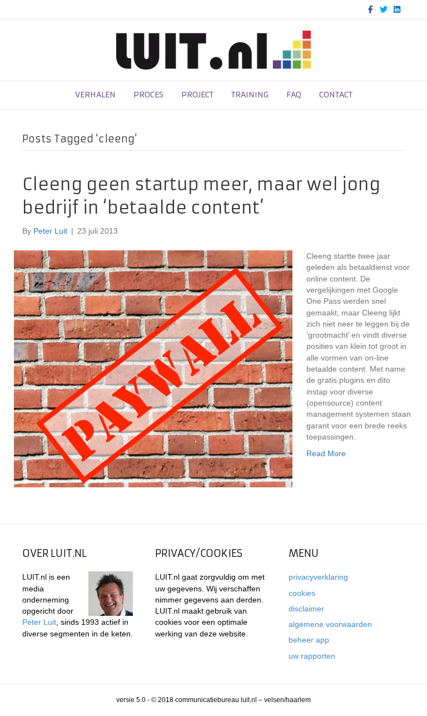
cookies (302, 593)
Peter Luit (39, 622)
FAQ (293, 95)
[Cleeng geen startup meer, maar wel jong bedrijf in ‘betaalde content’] (153, 368)
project (197, 95)
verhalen (95, 95)
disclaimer (306, 608)
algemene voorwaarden (330, 624)
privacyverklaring (318, 576)
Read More (326, 453)
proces (148, 95)
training (250, 95)
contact (335, 95)
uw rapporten (312, 655)
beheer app (309, 639)
